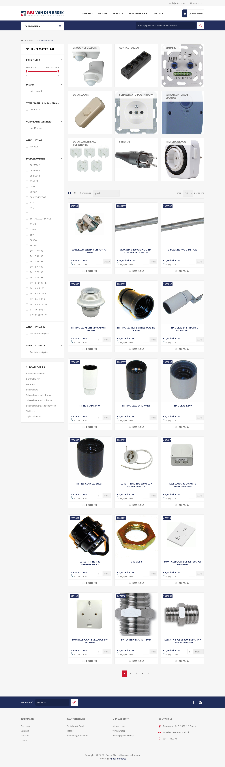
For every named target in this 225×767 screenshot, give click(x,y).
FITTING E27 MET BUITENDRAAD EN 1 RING (136, 329)
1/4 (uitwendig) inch (39, 333)
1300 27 (34, 181)
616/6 (33, 229)
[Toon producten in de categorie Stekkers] (136, 159)
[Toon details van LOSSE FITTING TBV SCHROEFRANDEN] (90, 536)
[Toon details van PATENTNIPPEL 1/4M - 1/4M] (136, 614)
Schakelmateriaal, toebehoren (84, 143)
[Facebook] (193, 702)
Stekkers (124, 141)
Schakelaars (81, 94)
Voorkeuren (198, 3)
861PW (33, 245)
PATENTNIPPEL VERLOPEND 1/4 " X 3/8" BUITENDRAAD (182, 641)
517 (32, 213)
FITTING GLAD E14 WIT (90, 405)
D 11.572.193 (36, 272)
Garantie (25, 730)
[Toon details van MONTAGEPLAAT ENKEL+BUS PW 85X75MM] (90, 614)
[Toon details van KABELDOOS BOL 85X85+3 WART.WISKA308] (182, 458)
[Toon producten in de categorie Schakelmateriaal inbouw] (136, 112)
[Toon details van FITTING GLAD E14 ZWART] (136, 380)
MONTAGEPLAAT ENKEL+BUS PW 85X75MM (90, 641)
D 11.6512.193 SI (38, 304)
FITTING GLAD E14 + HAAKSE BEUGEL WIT (182, 329)
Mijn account (118, 726)
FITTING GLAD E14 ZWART (136, 405)
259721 (33, 186)
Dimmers (170, 47)
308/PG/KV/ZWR (38, 197)
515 (32, 202)
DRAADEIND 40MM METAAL (182, 249)
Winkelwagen (119, 730)
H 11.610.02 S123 (38, 315)
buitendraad (36, 91)
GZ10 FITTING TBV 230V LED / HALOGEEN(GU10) (136, 485)
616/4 (33, 224)
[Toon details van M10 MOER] (136, 536)
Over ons (25, 726)
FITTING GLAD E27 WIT (183, 405)
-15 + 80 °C (35, 109)
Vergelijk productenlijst (123, 735)
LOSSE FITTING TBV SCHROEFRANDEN (90, 563)
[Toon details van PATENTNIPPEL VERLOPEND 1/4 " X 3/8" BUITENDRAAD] (182, 614)
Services (25, 735)
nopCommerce (118, 758)
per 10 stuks (36, 128)
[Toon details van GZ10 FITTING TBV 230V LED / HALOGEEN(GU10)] (136, 458)
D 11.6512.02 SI (37, 298)
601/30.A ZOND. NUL (40, 218)
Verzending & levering (77, 735)
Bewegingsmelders (85, 47)
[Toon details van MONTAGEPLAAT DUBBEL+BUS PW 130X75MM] (182, 536)
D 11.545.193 (36, 261)
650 (32, 234)
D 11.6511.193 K (38, 293)
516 (32, 207)
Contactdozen (129, 47)
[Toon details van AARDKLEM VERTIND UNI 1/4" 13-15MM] (90, 224)
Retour (70, 730)
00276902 (35, 170)
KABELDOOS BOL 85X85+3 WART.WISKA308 (182, 485)
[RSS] (200, 702)
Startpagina (22, 40)
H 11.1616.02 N (37, 309)
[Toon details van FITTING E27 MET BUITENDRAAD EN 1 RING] (136, 302)
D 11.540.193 (36, 256)
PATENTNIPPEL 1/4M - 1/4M (136, 639)
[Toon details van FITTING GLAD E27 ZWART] (90, 458)
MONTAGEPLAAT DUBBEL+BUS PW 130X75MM (182, 563)
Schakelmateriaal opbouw (176, 96)
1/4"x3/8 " (35, 146)
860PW (33, 240)
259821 (33, 191)
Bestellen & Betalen (76, 726)
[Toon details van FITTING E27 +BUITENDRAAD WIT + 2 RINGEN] (90, 302)
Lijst (74, 193)
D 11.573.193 (36, 277)
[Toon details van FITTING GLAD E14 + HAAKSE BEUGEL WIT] (182, 302)
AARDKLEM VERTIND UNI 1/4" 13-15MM (89, 251)
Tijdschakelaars (175, 141)
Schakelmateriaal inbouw (136, 94)
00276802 (35, 165)
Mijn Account (178, 3)
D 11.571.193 (36, 266)
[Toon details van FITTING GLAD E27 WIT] (182, 380)
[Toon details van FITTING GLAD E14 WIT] (90, 380)
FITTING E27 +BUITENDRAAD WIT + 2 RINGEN (90, 329)
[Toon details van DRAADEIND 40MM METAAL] (182, 224)
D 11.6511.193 (37, 288)
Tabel (69, 193)
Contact (24, 740)
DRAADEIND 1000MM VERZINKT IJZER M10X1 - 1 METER (136, 251)
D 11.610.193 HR (38, 282)
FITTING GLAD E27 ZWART (90, 483)
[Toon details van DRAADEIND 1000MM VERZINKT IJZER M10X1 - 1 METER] (136, 224)
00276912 (35, 175)
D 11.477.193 (36, 250)
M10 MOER (136, 561)
